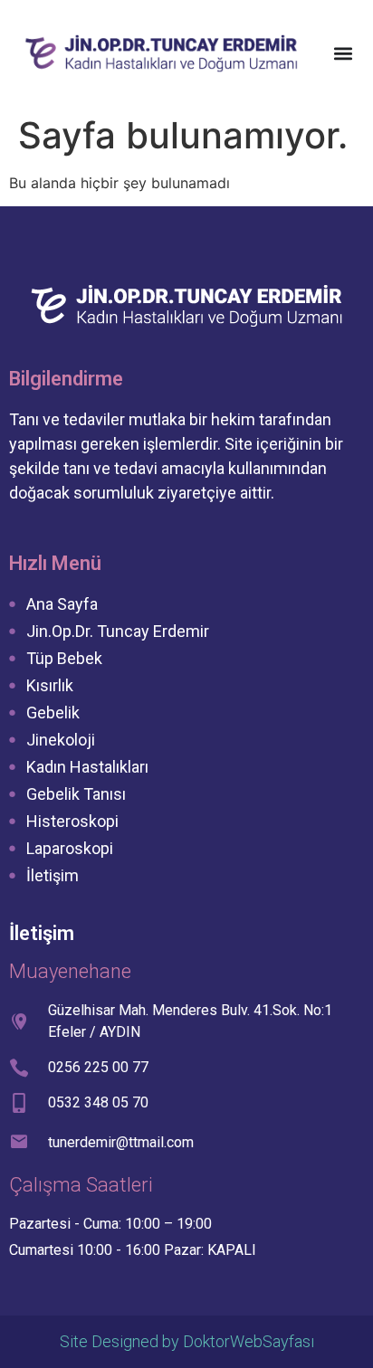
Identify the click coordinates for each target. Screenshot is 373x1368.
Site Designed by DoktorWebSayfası (187, 1341)
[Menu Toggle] (343, 53)
